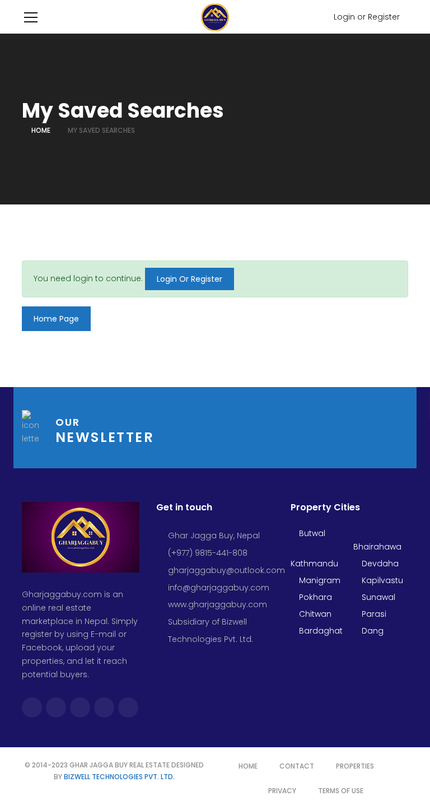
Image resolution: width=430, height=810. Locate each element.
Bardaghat (320, 630)
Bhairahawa (377, 546)
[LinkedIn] (128, 707)
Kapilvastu (381, 580)
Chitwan (314, 614)
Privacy (282, 790)
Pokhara (314, 597)
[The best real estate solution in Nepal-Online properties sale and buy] (215, 16)
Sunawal (377, 597)
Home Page (56, 318)
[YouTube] (104, 707)
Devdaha (379, 563)
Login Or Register (189, 279)
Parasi (372, 614)
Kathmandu (314, 563)
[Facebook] (32, 707)
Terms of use (340, 790)
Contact (296, 766)
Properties (355, 766)
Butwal (311, 533)
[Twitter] (56, 707)
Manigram (318, 580)
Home (40, 130)
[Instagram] (80, 707)
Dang (371, 630)
